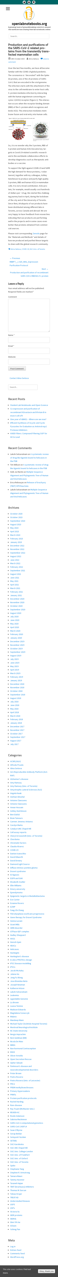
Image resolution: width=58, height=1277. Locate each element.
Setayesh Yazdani (18, 1137)
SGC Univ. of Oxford (19, 1158)
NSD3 (12, 1052)
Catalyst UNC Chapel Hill (20, 828)
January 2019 (16, 680)
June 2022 (14, 560)
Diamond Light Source (20, 864)
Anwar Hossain (16, 807)
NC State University (18, 1030)
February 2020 (16, 634)
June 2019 (14, 662)
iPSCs (12, 967)
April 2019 (14, 669)
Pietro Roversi (16, 1077)
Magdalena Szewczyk (19, 1013)
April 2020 (14, 627)
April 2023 (14, 531)
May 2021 (14, 581)
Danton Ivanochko (18, 853)
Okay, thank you (46, 1271)
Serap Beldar (16, 1133)
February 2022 (16, 567)
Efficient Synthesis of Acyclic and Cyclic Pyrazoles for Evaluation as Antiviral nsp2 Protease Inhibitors (28, 426)
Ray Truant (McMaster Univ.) (22, 1108)
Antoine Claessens (18, 800)
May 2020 (14, 623)
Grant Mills (14, 924)
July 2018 (14, 701)
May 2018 (14, 708)
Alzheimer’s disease (19, 779)
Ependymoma (16, 892)
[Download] (33, 2)
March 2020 (15, 630)
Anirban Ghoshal (17, 796)
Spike (12, 1165)
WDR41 (13, 1218)
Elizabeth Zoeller (17, 882)
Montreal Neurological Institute (24, 1027)
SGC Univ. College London (21, 1151)
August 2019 (15, 655)
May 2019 (14, 666)
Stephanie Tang (17, 1169)
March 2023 (15, 535)
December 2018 (17, 684)
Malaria (13, 1016)
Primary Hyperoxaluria (20, 1091)
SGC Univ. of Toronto (37, 249)
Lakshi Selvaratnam (18, 991)
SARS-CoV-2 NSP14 (18, 1126)
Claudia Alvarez (17, 846)
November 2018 (17, 687)
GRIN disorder (16, 928)
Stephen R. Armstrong (20, 1172)
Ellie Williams (15, 885)
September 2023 (17, 521)
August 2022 (15, 556)
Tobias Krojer (16, 1194)
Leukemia (14, 995)
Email (11, 346)
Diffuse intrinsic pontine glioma (23, 867)
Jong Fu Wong (16, 977)
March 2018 (15, 716)
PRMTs (13, 1094)
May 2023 (14, 528)
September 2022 (17, 552)
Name (11, 335)
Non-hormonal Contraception (23, 1048)
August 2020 (15, 613)
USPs (12, 1208)
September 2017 (17, 737)
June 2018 (14, 705)
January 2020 (16, 637)
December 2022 (17, 545)
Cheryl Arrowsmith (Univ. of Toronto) (26, 835)
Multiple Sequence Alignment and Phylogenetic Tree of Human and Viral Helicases (29, 475)
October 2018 (16, 691)
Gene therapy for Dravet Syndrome (26, 917)
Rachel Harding (16, 1101)
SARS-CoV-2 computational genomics (26, 1123)
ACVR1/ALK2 (15, 761)
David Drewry (16, 860)
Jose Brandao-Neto (19, 981)
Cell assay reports (18, 832)
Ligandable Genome (19, 998)
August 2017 (15, 740)
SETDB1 (13, 1140)
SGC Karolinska (17, 1144)
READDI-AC (14, 1112)
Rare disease (16, 1105)
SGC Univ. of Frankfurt (20, 1154)
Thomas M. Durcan (18, 1190)
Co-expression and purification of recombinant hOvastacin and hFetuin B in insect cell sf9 (28, 412)
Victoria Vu (14, 1211)
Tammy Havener (17, 1179)
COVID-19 (25, 249)
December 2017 (17, 726)
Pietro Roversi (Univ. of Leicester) (25, 1080)
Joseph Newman (17, 984)
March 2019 (15, 673)
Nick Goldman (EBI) (18, 1038)
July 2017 (14, 744)
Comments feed (17, 1253)
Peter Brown (15, 1073)
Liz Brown (14, 1002)
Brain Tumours (16, 818)
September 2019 (17, 652)
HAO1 (12, 938)
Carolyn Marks (16, 825)
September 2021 (17, 570)
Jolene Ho (14, 974)
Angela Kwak (16, 793)
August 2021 (15, 574)
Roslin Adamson (17, 1116)
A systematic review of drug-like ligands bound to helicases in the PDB (29, 458)
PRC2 (12, 1084)
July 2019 (14, 659)
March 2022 (15, 563)
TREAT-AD (14, 1197)
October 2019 (16, 648)
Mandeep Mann (17, 1020)
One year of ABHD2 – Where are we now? (28, 419)
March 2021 (15, 588)
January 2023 (16, 542)
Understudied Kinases (20, 1201)
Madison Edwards (18, 1009)
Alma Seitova (16, 249)
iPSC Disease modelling (20, 963)
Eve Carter (15, 899)
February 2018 (16, 719)
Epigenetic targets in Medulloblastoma (27, 896)
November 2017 (17, 730)
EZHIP (12, 906)
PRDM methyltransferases (21, 1087)
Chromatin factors (18, 842)
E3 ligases (14, 874)
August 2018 (15, 698)
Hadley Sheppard (18, 935)
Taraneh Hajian (16, 1183)
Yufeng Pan (15, 1229)
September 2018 (17, 694)
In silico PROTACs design (21, 959)
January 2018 (16, 723)
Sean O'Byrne (16, 1130)
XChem (13, 1225)
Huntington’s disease (19, 956)
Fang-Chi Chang (17, 910)
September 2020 (17, 609)
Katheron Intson (17, 988)
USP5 (12, 1204)
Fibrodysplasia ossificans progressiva (27, 913)
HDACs (13, 945)
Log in (12, 1246)
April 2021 (14, 584)
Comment (12, 296)
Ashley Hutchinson (18, 811)
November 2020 (17, 602)
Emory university (17, 889)
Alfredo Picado (16, 765)
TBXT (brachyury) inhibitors (22, 1186)
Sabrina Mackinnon (18, 1119)
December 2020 (17, 598)
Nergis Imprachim (18, 1034)
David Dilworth (16, 857)
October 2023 (16, 517)
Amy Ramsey (16, 782)
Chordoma (14, 839)
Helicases (14, 949)
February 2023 (16, 538)
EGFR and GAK (16, 878)
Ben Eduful (15, 814)
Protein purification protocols (23, 1098)
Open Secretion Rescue (21, 1059)
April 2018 (14, 712)
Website (12, 356)
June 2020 (14, 620)
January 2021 (16, 595)
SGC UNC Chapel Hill (19, 1147)
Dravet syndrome (18, 871)
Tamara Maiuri (16, 1176)
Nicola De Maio (16, 1041)
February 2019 (16, 677)
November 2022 (17, 549)
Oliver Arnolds (16, 1055)
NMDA (12, 1045)
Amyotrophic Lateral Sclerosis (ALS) (26, 789)
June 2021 (14, 577)
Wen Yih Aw (15, 1222)
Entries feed (15, 1250)
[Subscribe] (29, 2)
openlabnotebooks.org (29, 24)
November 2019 (17, 645)
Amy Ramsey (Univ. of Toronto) (23, 786)
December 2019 (17, 641)
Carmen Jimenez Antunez (21, 821)
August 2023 (15, 524)
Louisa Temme (16, 1006)
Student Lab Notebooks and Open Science (29, 405)
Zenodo (36, 233)
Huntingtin (14, 952)
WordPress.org (17, 1257)
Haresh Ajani (15, 942)
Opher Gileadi (16, 1062)
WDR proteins (16, 1215)
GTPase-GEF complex (19, 931)
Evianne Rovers (17, 903)
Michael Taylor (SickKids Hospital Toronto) (28, 1023)
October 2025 (16, 513)
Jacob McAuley (17, 970)
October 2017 (16, 733)
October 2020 (16, 606)
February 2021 (16, 591)
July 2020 (14, 616)
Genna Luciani (16, 921)
